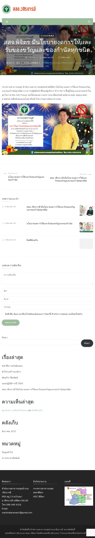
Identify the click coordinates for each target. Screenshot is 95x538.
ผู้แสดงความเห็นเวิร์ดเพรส (14, 410)
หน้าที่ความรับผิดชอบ (12, 365)
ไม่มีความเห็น (65, 57)
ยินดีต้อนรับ (32, 240)
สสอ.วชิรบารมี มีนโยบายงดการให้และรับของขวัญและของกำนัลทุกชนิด (36, 389)
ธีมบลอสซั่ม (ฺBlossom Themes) (54, 533)
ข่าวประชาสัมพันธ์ (47, 36)
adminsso (31, 57)
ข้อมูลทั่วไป (7, 452)
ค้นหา (5, 337)
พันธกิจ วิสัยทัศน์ (10, 377)
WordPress (85, 533)
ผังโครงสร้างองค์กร (11, 371)
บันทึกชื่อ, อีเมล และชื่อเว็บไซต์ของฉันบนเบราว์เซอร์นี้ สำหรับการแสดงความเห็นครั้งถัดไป (43, 314)
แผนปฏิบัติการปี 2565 (12, 383)
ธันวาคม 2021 (9, 431)
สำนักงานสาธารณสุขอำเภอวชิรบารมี (46, 529)
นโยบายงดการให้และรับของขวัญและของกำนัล (49, 223)
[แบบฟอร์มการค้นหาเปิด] (89, 21)
